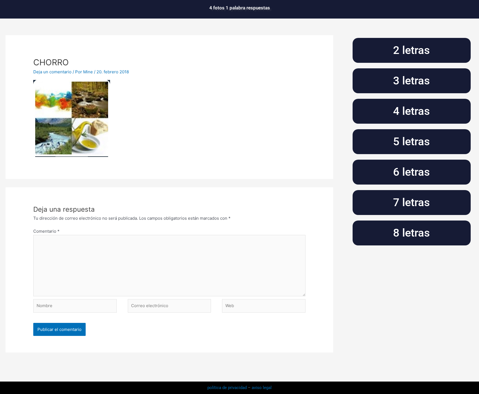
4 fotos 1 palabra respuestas (239, 8)
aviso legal (262, 387)
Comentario (46, 231)
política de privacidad (227, 387)
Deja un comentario (52, 71)
